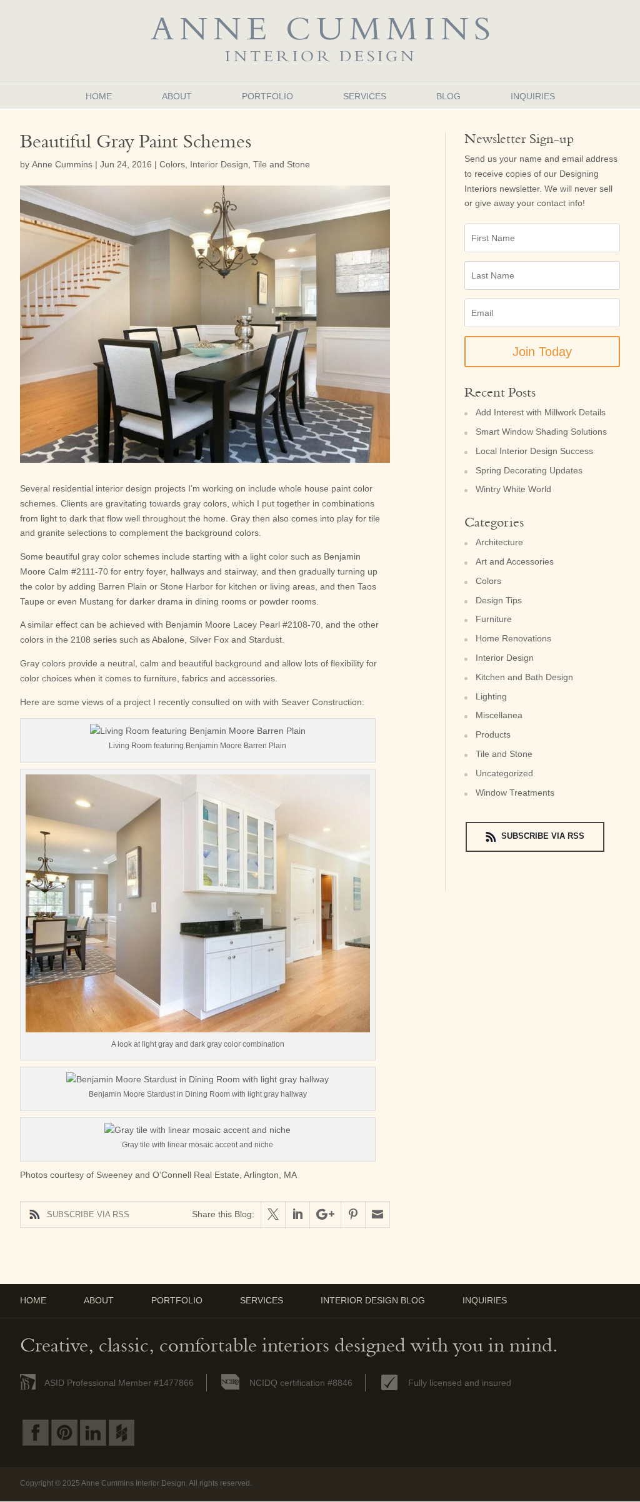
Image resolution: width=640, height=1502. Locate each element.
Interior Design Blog (373, 1300)
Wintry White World (513, 489)
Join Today (542, 351)
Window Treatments (515, 793)
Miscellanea (499, 715)
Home (99, 96)
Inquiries (533, 96)
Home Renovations (513, 638)
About (177, 96)
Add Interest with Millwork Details (541, 412)
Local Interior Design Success (534, 451)
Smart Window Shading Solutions (541, 432)
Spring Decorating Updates (529, 470)
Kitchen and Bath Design (524, 677)
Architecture (499, 542)
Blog (448, 96)
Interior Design (219, 164)
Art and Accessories (515, 561)
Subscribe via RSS (88, 1214)
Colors (172, 164)
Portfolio (267, 96)
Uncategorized (504, 773)
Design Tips (499, 600)
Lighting (491, 696)
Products (493, 734)
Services (364, 96)
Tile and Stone (281, 164)
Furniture (494, 619)
